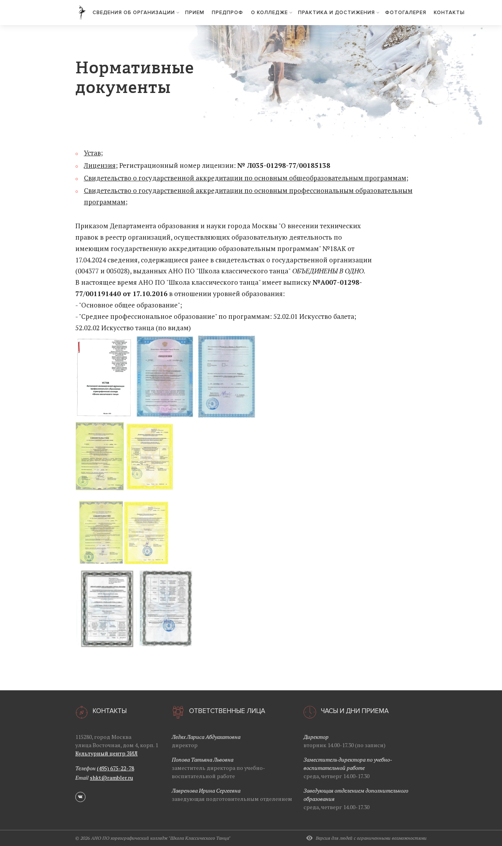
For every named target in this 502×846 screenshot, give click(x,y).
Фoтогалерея (405, 12)
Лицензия (100, 165)
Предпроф (227, 12)
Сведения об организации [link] (134, 12)
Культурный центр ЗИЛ (106, 753)
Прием (194, 12)
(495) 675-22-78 (115, 768)
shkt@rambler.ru (111, 777)
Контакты (449, 12)
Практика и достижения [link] (337, 12)
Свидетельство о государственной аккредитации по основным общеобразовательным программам (245, 177)
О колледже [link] (270, 12)
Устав (92, 152)
